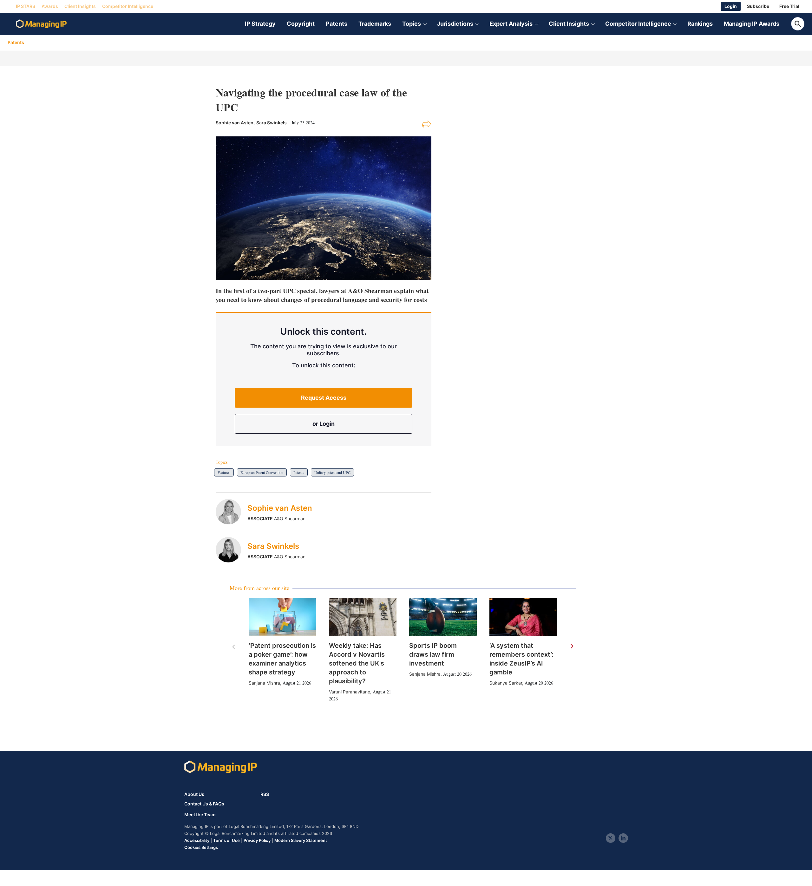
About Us (194, 794)
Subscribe (758, 6)
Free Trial (789, 6)
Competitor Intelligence (127, 6)
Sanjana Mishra (264, 683)
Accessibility (196, 840)
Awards (50, 6)
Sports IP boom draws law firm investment (433, 654)
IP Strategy (260, 23)
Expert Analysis (511, 23)
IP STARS (25, 6)
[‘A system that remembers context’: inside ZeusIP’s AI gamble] (523, 617)
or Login (323, 423)
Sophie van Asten (279, 508)
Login (730, 6)
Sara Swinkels (271, 122)
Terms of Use (226, 840)
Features (224, 472)
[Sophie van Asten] (231, 511)
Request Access (323, 397)
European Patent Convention (261, 472)
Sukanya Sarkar (505, 683)
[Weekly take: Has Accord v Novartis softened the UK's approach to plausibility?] (362, 617)
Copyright (301, 23)
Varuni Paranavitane (349, 691)
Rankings (700, 23)
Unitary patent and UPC (332, 472)
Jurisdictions (455, 23)
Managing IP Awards (751, 23)
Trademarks (374, 23)
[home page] (41, 23)
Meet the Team (200, 814)
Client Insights (80, 6)
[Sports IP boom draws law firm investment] (443, 617)
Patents (336, 23)
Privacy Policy (257, 840)
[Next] (571, 646)
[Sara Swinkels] (231, 549)
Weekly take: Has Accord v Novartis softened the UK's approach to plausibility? (357, 663)
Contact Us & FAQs (204, 804)
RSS (264, 794)
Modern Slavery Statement (300, 840)
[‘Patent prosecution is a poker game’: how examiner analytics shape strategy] (282, 617)
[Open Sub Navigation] (424, 24)
